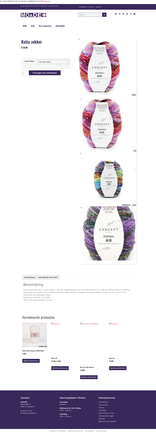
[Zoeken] (104, 15)
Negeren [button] (47, 1)
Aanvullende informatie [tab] (48, 277)
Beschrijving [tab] (30, 277)
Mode (33, 26)
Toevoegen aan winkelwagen (45, 73)
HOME (25, 26)
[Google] (119, 14)
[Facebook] (116, 14)
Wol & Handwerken (45, 26)
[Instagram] (131, 14)
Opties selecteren (31, 361)
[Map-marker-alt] (123, 14)
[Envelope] (134, 14)
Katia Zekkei (29, 61)
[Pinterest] (127, 14)
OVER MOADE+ (60, 26)
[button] (79, 39)
